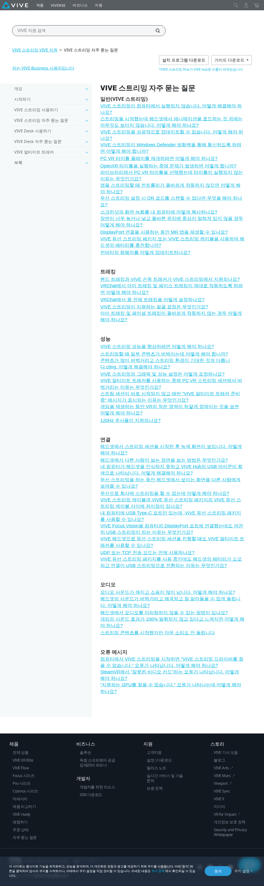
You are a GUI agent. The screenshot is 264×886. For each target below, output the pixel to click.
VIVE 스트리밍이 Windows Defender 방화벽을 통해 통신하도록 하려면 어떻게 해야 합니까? (170, 148)
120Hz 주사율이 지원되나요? (130, 420)
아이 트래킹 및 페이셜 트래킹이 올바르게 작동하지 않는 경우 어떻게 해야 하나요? (171, 316)
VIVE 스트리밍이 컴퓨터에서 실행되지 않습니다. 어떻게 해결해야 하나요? (171, 109)
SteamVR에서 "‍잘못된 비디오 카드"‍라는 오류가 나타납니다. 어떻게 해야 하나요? (169, 675)
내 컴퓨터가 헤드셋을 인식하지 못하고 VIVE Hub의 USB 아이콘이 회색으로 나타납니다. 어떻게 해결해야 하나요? (171, 470)
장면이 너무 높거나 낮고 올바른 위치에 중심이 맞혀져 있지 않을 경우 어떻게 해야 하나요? (171, 221)
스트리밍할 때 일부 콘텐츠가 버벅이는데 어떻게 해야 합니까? (164, 354)
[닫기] (236, 5)
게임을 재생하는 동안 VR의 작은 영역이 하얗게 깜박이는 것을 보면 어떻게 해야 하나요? (169, 410)
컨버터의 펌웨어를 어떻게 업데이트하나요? (145, 252)
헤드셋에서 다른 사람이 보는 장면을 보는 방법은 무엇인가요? (164, 460)
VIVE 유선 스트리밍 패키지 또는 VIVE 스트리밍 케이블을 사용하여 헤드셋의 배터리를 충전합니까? (172, 242)
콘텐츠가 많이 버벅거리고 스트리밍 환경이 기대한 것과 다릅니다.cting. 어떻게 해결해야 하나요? (165, 363)
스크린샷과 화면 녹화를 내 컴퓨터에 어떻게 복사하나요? (158, 212)
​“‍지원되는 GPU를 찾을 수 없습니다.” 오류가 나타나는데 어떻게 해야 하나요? (170, 688)
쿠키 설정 (242, 870)
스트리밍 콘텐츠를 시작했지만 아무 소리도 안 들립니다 (157, 632)
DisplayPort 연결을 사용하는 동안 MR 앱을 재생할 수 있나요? (164, 232)
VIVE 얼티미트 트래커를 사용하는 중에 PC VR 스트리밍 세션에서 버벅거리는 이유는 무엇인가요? (171, 384)
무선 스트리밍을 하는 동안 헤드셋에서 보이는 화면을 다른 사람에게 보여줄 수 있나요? (170, 483)
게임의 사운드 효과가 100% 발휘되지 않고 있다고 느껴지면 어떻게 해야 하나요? (172, 622)
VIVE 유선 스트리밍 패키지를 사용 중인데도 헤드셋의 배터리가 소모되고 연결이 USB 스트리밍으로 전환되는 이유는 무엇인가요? (171, 562)
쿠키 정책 (157, 871)
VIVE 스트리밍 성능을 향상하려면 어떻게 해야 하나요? (157, 346)
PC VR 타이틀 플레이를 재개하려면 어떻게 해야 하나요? (159, 158)
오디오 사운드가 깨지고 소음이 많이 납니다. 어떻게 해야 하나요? (167, 592)
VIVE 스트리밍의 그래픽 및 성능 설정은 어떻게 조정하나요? (162, 374)
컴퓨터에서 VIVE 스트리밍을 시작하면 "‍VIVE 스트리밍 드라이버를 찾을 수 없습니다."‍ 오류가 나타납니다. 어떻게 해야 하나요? (171, 662)
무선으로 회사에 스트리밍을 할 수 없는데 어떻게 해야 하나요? (164, 493)
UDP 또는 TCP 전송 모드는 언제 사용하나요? (147, 552)
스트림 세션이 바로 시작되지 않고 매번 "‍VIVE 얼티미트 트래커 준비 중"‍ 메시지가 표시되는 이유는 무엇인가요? (170, 397)
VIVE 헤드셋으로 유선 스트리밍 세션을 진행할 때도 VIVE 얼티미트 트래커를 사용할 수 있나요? (172, 542)
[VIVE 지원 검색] (155, 31)
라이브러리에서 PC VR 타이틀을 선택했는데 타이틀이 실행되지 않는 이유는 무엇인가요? (171, 175)
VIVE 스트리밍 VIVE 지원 (34, 50)
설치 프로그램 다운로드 (183, 60)
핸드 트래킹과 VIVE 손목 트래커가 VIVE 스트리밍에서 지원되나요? (170, 279)
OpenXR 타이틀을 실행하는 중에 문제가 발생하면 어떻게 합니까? (168, 165)
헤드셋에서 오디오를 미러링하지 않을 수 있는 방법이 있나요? (164, 612)
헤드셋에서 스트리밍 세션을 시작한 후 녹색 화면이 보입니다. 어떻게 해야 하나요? (171, 449)
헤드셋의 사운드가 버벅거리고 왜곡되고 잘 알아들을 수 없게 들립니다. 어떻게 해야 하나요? (170, 602)
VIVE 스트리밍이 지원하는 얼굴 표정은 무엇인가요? (154, 306)
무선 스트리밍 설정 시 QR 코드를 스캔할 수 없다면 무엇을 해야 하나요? (171, 201)
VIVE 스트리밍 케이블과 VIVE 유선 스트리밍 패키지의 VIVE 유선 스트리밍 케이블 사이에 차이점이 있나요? (170, 503)
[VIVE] (15, 5)
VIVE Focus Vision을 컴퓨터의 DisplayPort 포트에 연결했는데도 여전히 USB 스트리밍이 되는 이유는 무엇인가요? (171, 529)
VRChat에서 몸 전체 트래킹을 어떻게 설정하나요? (152, 299)
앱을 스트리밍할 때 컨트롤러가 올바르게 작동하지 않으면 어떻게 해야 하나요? (170, 188)
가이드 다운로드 (229, 60)
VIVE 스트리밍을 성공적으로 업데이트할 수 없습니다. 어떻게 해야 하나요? (171, 135)
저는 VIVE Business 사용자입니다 (43, 68)
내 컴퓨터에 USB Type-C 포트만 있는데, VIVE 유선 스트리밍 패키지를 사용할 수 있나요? (170, 516)
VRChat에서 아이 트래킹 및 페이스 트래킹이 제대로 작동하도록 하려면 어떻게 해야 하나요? (171, 289)
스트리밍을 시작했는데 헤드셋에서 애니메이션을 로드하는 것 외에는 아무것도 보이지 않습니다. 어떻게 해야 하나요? (171, 122)
